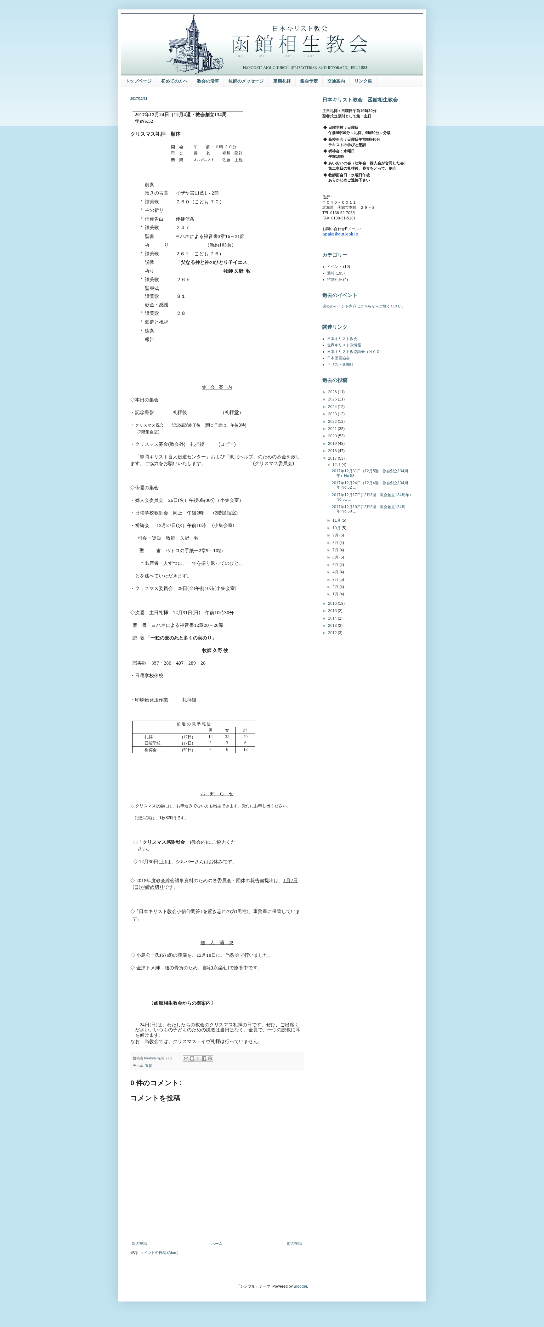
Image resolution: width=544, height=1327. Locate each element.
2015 (333, 611)
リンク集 (363, 80)
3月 (335, 579)
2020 (333, 436)
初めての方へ (174, 80)
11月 (337, 520)
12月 (337, 464)
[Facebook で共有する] (204, 1058)
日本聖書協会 (338, 358)
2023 (333, 414)
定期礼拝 (282, 80)
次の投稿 (139, 1243)
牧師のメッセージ (246, 80)
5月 (335, 565)
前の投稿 (294, 1243)
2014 (333, 618)
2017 (333, 458)
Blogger (300, 1286)
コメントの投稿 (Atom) (159, 1252)
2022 (333, 421)
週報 (148, 1066)
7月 (335, 550)
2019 (333, 443)
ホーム (217, 1243)
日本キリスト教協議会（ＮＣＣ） (355, 351)
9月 (335, 535)
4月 (335, 572)
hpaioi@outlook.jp (340, 234)
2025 (333, 399)
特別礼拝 (334, 279)
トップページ (138, 80)
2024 (333, 407)
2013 (333, 625)
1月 (335, 594)
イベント (334, 266)
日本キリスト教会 (342, 339)
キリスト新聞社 (340, 364)
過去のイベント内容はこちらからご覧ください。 (363, 306)
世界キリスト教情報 (344, 345)
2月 (335, 587)
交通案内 (336, 80)
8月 (335, 543)
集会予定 (309, 80)
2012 (333, 633)
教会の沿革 (208, 80)
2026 (333, 392)
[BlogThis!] (192, 1058)
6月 (335, 557)
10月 (337, 528)
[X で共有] (198, 1058)
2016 (333, 603)
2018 (333, 451)
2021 (333, 429)
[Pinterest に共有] (210, 1058)
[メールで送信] (186, 1058)
